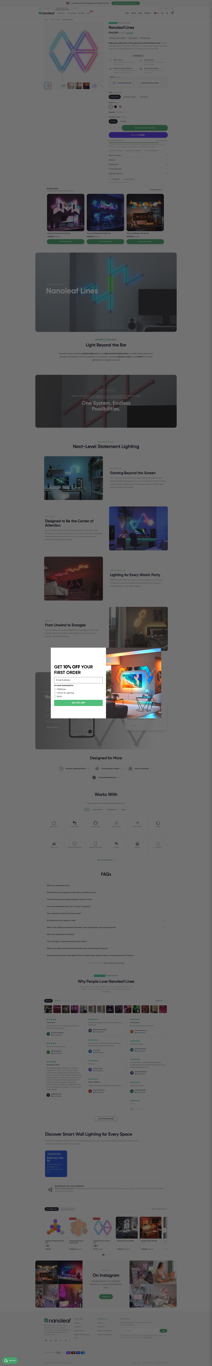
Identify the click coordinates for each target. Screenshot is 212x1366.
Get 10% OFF (78, 703)
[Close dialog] (158, 650)
